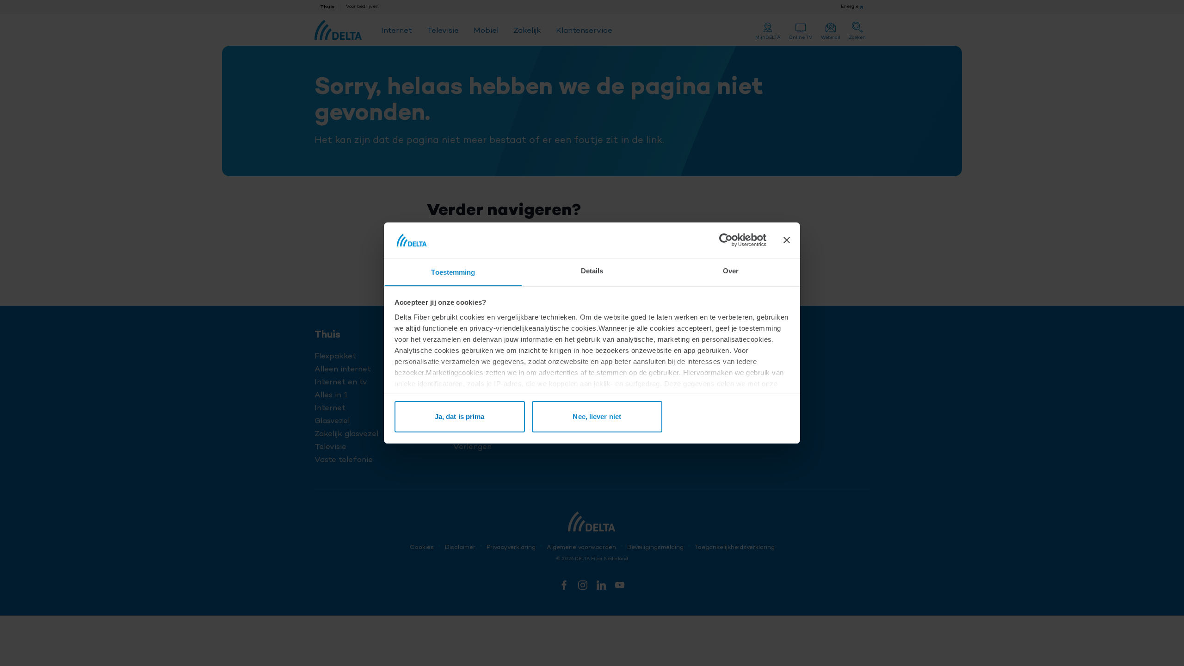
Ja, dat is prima (460, 416)
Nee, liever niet (597, 416)
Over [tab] (731, 271)
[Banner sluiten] (786, 240)
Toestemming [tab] (453, 272)
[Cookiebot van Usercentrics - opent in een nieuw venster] (725, 240)
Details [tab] (592, 271)
